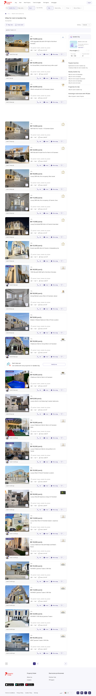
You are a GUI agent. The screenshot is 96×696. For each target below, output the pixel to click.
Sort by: (79, 24)
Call (40, 54)
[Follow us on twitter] (85, 692)
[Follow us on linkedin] (89, 692)
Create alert (20, 24)
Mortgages (54, 2)
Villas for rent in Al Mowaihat (75, 74)
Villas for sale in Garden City (75, 89)
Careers (29, 680)
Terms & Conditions (10, 693)
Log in (89, 2)
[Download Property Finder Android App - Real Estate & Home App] (19, 684)
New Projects (27, 2)
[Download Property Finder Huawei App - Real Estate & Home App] (29, 684)
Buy (16, 2)
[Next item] (89, 50)
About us (29, 677)
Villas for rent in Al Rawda (74, 76)
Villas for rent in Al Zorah (74, 83)
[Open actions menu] (65, 54)
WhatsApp (55, 54)
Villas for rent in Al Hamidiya (75, 81)
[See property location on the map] (26, 50)
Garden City (12, 8)
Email (46, 54)
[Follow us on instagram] (78, 692)
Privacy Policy (20, 693)
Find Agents (46, 2)
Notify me (54, 364)
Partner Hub (52, 677)
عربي (61, 693)
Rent (20, 2)
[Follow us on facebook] (81, 692)
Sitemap (36, 693)
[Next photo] (27, 43)
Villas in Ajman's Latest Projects (76, 96)
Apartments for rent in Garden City (76, 65)
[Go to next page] (65, 663)
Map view (10, 24)
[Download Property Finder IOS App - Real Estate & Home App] (9, 684)
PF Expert (51, 680)
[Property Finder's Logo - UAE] (8, 2)
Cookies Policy (28, 693)
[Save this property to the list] (61, 54)
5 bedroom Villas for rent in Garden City (78, 68)
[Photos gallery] (17, 43)
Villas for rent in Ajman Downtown (76, 78)
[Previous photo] (6, 43)
